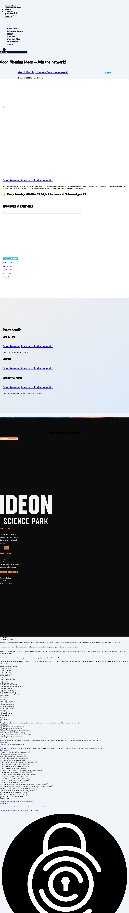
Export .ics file (7, 270)
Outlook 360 (6, 277)
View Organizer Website (34, 393)
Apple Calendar (7, 266)
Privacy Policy (4, 803)
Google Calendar (8, 262)
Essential (3, 661)
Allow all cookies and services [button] (28, 810)
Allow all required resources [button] (9, 810)
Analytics (3, 723)
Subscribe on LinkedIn (9, 439)
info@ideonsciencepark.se (9, 537)
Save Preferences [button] (27, 801)
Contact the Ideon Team (8, 534)
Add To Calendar (10, 259)
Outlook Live (7, 273)
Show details (4, 663)
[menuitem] (13, 8)
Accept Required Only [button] (14, 801)
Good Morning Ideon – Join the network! (43, 72)
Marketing (3, 740)
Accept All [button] (3, 801)
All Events (108, 73)
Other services (4, 748)
